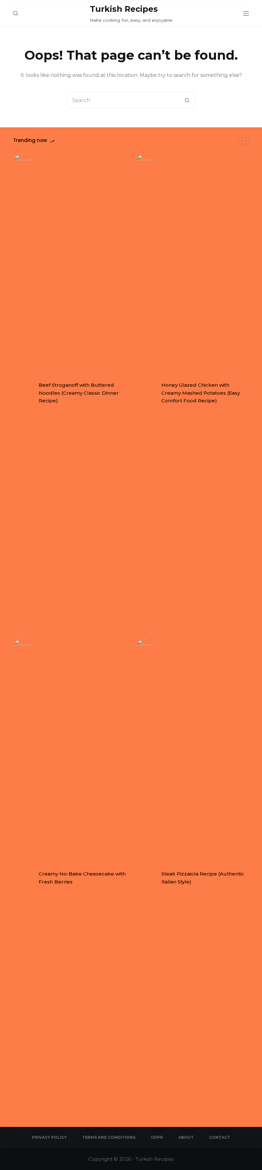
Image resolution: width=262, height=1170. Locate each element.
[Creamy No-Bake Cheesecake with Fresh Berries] (22, 878)
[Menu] (246, 13)
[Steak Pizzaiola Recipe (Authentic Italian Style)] (145, 878)
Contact (219, 1137)
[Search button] (187, 100)
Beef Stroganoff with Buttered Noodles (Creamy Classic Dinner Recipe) (79, 393)
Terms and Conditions (108, 1137)
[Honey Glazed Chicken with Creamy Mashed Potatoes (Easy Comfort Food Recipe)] (145, 393)
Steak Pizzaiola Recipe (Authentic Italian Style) (202, 878)
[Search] (15, 13)
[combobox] (123, 100)
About (186, 1137)
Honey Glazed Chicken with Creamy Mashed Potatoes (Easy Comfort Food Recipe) (200, 393)
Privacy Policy (49, 1137)
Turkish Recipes (124, 9)
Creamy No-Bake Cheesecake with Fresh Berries (82, 878)
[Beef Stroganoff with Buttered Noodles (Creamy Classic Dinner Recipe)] (22, 393)
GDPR (157, 1137)
